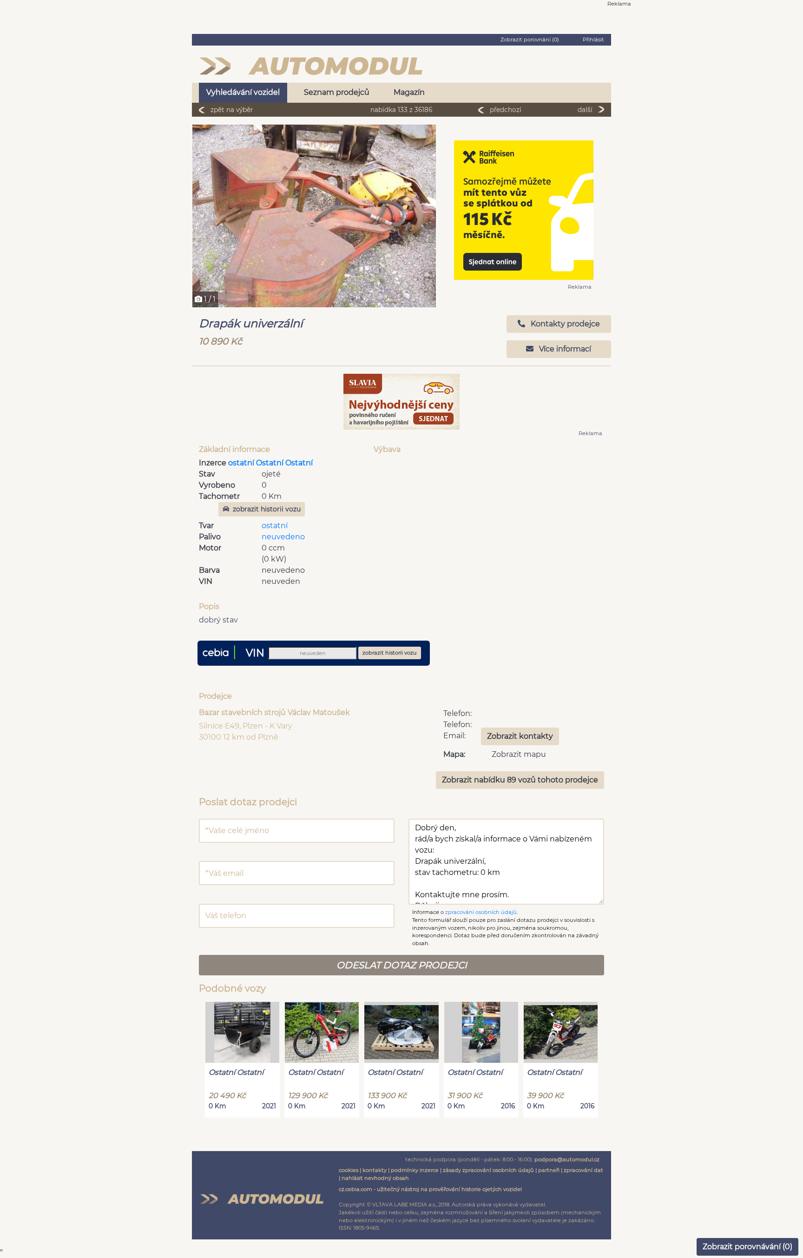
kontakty (374, 1170)
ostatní (275, 525)
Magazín (409, 92)
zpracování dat (583, 1170)
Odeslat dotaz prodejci (401, 965)
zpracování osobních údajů (481, 912)
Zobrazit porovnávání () (747, 1246)
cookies (348, 1170)
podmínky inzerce (415, 1170)
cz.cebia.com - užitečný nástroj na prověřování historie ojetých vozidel (430, 1189)
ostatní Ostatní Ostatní (270, 462)
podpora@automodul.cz (566, 1159)
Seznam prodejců (336, 92)
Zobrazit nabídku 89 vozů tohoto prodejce (520, 779)
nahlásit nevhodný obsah (375, 1178)
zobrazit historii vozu (267, 509)
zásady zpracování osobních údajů (488, 1170)
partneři (548, 1170)
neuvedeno (283, 536)
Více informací (564, 348)
